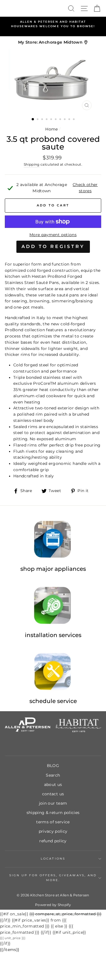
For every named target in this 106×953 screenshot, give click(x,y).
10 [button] (74, 119)
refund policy (52, 841)
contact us (53, 794)
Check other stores (85, 187)
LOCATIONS (53, 858)
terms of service (53, 822)
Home (51, 129)
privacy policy (53, 831)
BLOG (53, 765)
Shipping (32, 164)
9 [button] (69, 119)
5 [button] (51, 119)
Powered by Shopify (53, 905)
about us (53, 784)
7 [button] (60, 119)
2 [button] (38, 119)
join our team (53, 803)
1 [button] (33, 119)
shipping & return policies (53, 812)
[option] (53, 24)
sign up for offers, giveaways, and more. (53, 877)
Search (53, 775)
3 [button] (42, 119)
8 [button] (65, 119)
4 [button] (47, 119)
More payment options (53, 234)
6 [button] (56, 119)
